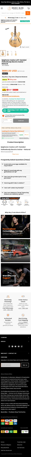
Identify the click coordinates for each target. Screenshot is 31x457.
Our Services (20, 447)
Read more (15, 154)
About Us (19, 445)
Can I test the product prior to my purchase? (15, 177)
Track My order (21, 442)
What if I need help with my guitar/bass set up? (13, 171)
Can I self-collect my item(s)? (14, 188)
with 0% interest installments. (11, 96)
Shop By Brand (5, 447)
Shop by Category (6, 445)
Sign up (25, 365)
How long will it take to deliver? (14, 183)
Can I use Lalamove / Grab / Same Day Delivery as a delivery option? (16, 193)
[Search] (27, 13)
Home (2, 442)
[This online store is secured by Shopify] (25, 433)
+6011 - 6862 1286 (8, 310)
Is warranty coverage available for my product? (15, 164)
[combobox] (13, 13)
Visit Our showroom (6, 450)
